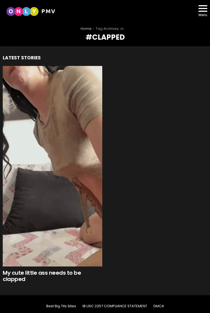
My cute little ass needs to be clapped (42, 276)
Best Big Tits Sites (61, 306)
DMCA (158, 306)
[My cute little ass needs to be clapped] (52, 166)
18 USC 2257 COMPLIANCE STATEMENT (114, 306)
